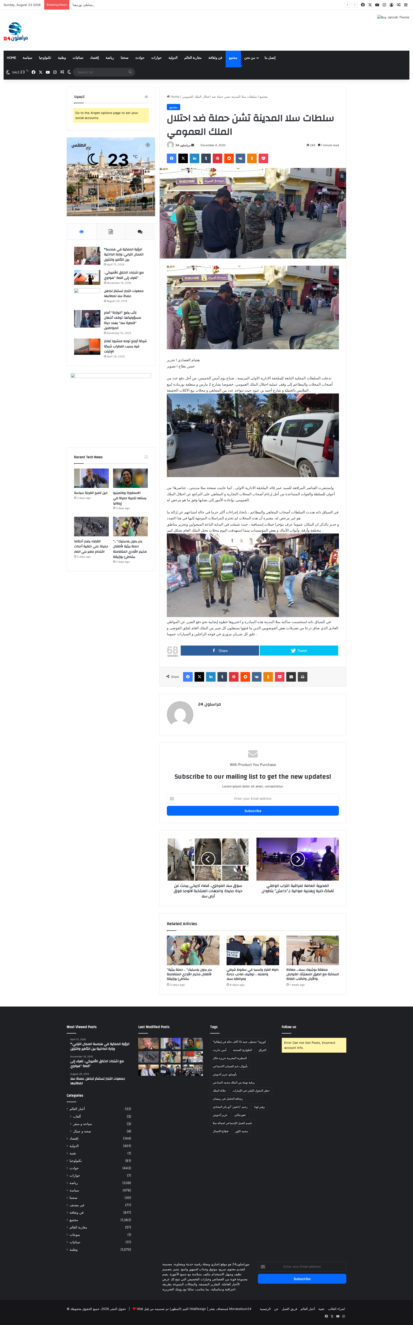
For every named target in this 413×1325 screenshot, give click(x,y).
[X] (183, 158)
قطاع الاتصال (220, 1131)
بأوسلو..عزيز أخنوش (225, 1074)
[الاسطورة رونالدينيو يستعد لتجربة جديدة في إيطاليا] (130, 478)
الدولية (173, 57)
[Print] (302, 677)
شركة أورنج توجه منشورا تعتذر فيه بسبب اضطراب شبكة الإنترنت (125, 346)
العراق (262, 1050)
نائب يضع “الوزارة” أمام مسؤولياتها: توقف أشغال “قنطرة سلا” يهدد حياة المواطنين (122, 320)
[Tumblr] (206, 158)
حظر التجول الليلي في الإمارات (251, 1090)
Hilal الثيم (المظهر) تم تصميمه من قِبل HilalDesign (171, 1309)
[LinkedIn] (194, 158)
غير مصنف (77, 1205)
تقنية (73, 1153)
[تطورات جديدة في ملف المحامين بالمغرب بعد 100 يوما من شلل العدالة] (193, 1070)
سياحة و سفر (82, 1124)
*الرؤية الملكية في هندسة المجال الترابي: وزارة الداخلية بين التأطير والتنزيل (123, 254)
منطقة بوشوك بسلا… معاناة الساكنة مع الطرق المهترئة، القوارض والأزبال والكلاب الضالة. (312, 974)
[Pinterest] (217, 158)
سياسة (27, 57)
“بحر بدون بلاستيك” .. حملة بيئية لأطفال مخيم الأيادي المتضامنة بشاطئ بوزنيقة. (124, 5)
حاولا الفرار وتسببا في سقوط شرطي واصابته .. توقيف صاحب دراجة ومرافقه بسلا (253, 974)
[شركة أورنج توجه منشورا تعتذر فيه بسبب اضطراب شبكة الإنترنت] (87, 347)
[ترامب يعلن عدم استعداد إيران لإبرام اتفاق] (148, 1043)
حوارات (156, 57)
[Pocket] (263, 158)
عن (276, 1309)
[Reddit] (229, 158)
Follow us (289, 1027)
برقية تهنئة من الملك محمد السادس (234, 1082)
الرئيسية (265, 1309)
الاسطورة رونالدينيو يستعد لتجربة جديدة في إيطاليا (129, 498)
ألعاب (77, 1116)
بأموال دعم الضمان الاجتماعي (230, 1066)
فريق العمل (289, 1309)
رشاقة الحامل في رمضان (228, 1098)
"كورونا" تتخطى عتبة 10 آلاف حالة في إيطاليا (239, 1042)
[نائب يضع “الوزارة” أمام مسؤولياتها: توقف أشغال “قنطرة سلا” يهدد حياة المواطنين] (87, 319)
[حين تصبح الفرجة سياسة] (91, 478)
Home (11, 57)
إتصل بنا (270, 57)
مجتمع (233, 57)
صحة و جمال (82, 1131)
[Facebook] (171, 158)
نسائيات (78, 57)
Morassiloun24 (240, 1309)
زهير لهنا (259, 1107)
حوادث (140, 57)
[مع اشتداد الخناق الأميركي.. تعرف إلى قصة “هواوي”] (87, 277)
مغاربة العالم (193, 57)
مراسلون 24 (182, 145)
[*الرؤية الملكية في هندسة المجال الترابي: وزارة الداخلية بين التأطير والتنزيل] (87, 256)
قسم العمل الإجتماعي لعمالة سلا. (232, 1123)
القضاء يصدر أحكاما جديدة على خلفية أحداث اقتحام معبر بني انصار (91, 546)
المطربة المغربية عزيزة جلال (230, 1058)
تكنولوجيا (45, 57)
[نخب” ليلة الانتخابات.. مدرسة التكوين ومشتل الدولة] (148, 1070)
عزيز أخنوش (220, 1115)
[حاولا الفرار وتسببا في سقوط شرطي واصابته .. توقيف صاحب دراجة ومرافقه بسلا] (253, 950)
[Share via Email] (291, 677)
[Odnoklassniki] (252, 158)
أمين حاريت (219, 1050)
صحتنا (125, 57)
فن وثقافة (215, 57)
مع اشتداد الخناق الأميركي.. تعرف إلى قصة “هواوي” (124, 275)
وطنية (62, 57)
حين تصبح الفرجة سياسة (91, 493)
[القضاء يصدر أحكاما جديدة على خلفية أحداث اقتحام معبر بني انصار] (91, 526)
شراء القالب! (336, 1309)
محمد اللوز (241, 1131)
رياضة (110, 57)
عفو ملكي (240, 1115)
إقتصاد (94, 57)
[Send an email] (192, 145)
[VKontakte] (240, 158)
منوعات (75, 1235)
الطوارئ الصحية (242, 1050)
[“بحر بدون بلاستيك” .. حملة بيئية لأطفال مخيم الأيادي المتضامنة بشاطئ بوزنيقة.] (193, 950)
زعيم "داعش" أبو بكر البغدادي (230, 1107)
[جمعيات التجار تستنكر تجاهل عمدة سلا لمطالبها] (87, 297)
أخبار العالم (77, 1109)
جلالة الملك (219, 1090)
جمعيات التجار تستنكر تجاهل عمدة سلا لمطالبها (124, 293)
